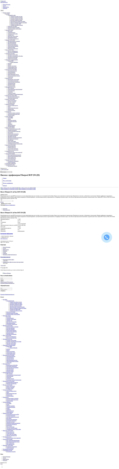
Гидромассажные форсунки (14, 114)
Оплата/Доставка (6, 4)
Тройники (10, 124)
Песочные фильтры (12, 42)
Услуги (4, 5)
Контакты (5, 8)
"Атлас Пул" (3, 265)
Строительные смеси (12, 67)
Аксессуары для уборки (13, 148)
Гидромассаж (8, 111)
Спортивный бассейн (10, 164)
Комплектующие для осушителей (15, 152)
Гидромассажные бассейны (13, 27)
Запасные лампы (11, 84)
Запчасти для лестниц (12, 58)
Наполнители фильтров (13, 48)
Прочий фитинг (11, 126)
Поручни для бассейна (12, 57)
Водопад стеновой (12, 101)
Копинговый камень (12, 68)
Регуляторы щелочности (13, 138)
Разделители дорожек (12, 166)
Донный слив (11, 35)
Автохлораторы (11, 90)
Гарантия (5, 253)
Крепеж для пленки (12, 65)
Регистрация (10, 282)
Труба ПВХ (10, 117)
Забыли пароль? (3, 282)
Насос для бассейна (9, 49)
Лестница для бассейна (13, 54)
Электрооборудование (10, 153)
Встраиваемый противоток (13, 96)
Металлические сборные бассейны (17, 21)
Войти (2, 280)
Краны (9, 119)
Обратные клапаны (12, 120)
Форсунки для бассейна (13, 36)
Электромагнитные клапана (14, 75)
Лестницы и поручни (10, 53)
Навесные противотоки (13, 98)
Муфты (9, 122)
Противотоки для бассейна (11, 95)
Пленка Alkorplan (14, 62)
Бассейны (7, 14)
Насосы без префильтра (13, 52)
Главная (4, 178)
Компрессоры (11, 109)
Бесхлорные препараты (13, 135)
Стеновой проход (11, 32)
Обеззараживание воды (10, 87)
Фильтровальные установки (14, 41)
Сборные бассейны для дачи (16, 16)
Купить (2, 202)
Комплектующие (11, 47)
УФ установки (11, 88)
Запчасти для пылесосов (13, 150)
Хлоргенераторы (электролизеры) (15, 89)
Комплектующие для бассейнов (14, 28)
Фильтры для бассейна (10, 40)
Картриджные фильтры (13, 44)
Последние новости (5, 257)
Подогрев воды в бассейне (11, 69)
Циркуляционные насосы (13, 74)
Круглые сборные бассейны (16, 20)
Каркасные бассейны (12, 26)
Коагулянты (10, 132)
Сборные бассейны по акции (16, 25)
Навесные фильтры (12, 43)
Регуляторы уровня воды (13, 38)
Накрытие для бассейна (10, 159)
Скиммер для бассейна (13, 33)
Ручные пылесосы (12, 147)
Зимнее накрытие (11, 162)
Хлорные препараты (12, 130)
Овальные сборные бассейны (16, 19)
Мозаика (10, 63)
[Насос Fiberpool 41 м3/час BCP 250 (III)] (9, 188)
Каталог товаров (6, 12)
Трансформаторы (11, 83)
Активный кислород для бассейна (15, 143)
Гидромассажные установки (14, 112)
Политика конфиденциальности (10, 254)
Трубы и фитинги (9, 116)
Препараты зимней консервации (15, 137)
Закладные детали (9, 30)
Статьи (4, 252)
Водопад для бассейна (10, 99)
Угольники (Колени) (12, 121)
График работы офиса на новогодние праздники (13, 262)
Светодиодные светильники (14, 82)
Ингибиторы (10, 140)
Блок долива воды (12, 157)
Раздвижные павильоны (10, 163)
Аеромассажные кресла (13, 105)
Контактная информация (6, 233)
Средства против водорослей (14, 131)
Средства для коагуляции (13, 142)
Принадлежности (11, 125)
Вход (1, 463)
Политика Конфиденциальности (7, 283)
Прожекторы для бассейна (13, 79)
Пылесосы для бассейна (10, 145)
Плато (9, 106)
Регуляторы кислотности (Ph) (14, 129)
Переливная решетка (12, 37)
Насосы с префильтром (13, 51)
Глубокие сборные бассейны (16, 17)
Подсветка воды (8, 78)
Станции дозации (11, 93)
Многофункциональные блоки (14, 156)
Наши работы (6, 7)
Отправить (3, 290)
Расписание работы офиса (8, 259)
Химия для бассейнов (10, 127)
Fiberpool (5, 185)
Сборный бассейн (11, 15)
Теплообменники (11, 72)
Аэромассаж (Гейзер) (9, 104)
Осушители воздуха (9, 151)
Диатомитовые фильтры (13, 46)
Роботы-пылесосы (12, 146)
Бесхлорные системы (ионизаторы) (15, 94)
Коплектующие (11, 115)
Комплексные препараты (13, 133)
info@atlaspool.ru (3, 2)
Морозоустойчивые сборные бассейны (18, 22)
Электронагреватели (12, 70)
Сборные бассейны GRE (15, 23)
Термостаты (10, 77)
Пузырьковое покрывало (13, 161)
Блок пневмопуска (12, 158)
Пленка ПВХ (11, 61)
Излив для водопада (12, 100)
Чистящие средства (12, 136)
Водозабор (10, 31)
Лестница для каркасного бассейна (15, 56)
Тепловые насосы (11, 73)
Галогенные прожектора (13, 80)
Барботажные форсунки (13, 108)
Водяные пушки (11, 103)
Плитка (9, 64)
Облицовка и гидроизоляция (11, 59)
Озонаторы (10, 91)
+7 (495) (4, 169)
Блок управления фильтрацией (14, 154)
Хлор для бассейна (12, 141)
